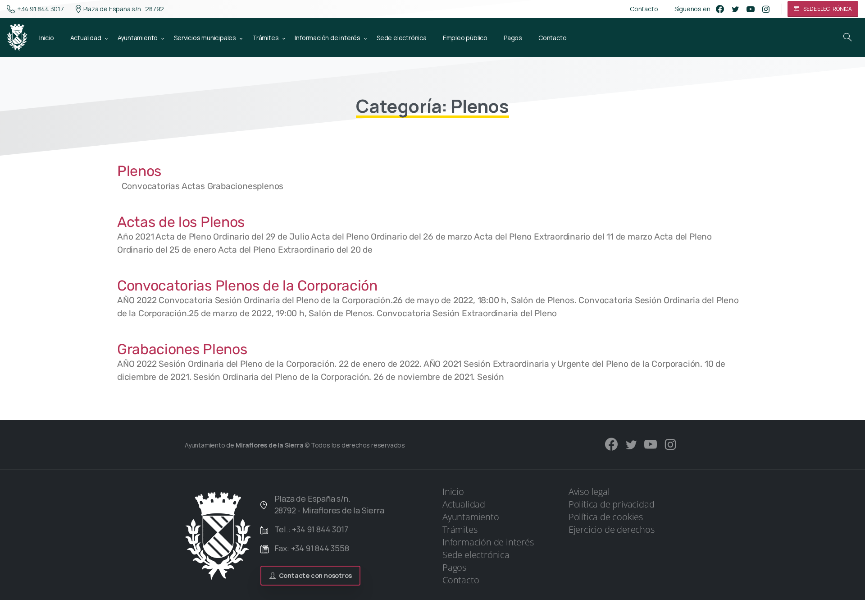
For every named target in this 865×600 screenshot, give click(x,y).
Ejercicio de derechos (612, 529)
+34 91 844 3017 (40, 9)
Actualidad (463, 504)
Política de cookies (606, 517)
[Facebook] (720, 9)
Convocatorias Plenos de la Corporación (247, 285)
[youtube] (750, 9)
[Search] (847, 37)
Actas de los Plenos (181, 222)
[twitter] (735, 9)
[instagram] (766, 9)
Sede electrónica (476, 555)
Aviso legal (589, 491)
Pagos (454, 567)
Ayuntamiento (470, 517)
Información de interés (488, 542)
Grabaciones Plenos (182, 349)
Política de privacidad (612, 504)
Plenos (139, 171)
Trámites (459, 529)
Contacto (644, 9)
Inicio (453, 491)
